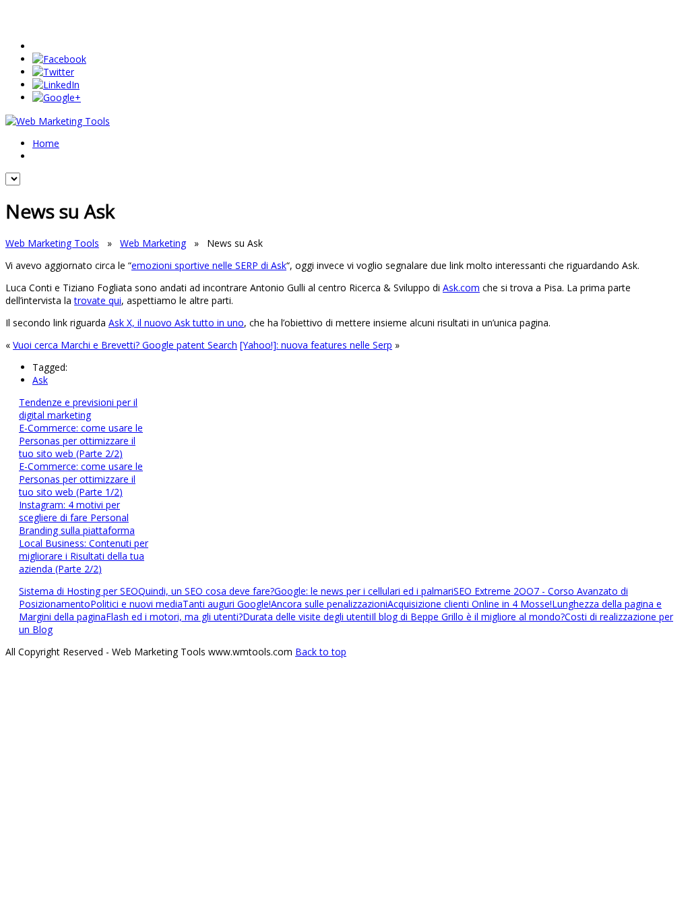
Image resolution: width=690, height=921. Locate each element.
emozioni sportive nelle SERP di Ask (208, 265)
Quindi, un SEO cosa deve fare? (206, 591)
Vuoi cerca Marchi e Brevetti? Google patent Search (125, 344)
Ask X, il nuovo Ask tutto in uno (176, 322)
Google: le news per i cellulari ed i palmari (363, 591)
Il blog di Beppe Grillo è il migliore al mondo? (468, 616)
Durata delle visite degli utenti (307, 616)
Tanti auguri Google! (227, 603)
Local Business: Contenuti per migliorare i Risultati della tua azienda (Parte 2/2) (83, 556)
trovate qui (97, 300)
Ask (40, 380)
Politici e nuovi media (136, 603)
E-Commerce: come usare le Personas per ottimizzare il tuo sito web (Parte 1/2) (81, 479)
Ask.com (461, 287)
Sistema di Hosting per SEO (78, 591)
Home (45, 143)
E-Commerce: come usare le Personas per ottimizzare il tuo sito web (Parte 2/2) (81, 440)
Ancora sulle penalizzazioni (329, 603)
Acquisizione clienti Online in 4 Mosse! (469, 603)
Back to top (320, 651)
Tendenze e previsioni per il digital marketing (78, 408)
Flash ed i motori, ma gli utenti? (174, 616)
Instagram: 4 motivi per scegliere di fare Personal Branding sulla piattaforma (77, 517)
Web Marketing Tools (52, 243)
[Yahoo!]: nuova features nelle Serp (316, 344)
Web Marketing (153, 243)
